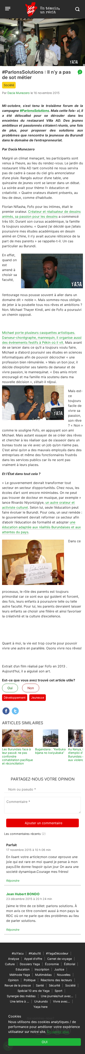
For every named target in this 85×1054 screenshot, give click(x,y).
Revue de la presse (18, 985)
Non (30, 688)
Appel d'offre (33, 958)
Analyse (13, 958)
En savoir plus (58, 1032)
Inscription (42, 969)
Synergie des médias (21, 996)
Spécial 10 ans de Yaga (34, 990)
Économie (52, 964)
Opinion (13, 980)
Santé (40, 985)
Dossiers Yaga (30, 964)
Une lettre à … (19, 1001)
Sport (58, 990)
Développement (15, 697)
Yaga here (40, 1006)
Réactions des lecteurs (56, 980)
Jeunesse (37, 697)
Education (23, 969)
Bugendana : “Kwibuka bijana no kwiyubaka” (50, 750)
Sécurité (54, 985)
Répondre (12, 880)
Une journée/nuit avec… (57, 996)
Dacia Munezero (18, 93)
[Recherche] (77, 9)
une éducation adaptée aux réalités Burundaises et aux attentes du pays (41, 527)
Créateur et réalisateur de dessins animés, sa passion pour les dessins (41, 214)
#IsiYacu (18, 953)
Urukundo (41, 1001)
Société (9, 85)
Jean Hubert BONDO (23, 894)
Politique (29, 980)
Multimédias (43, 974)
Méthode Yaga (19, 974)
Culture (10, 964)
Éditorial (69, 964)
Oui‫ (44, 1042)
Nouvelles (64, 974)
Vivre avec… (61, 1001)
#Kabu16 (35, 953)
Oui (10, 688)
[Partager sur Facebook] (6, 711)
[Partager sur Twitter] (15, 711)
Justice (59, 969)
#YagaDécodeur (57, 953)
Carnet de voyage (59, 958)
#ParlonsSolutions (34, 111)
